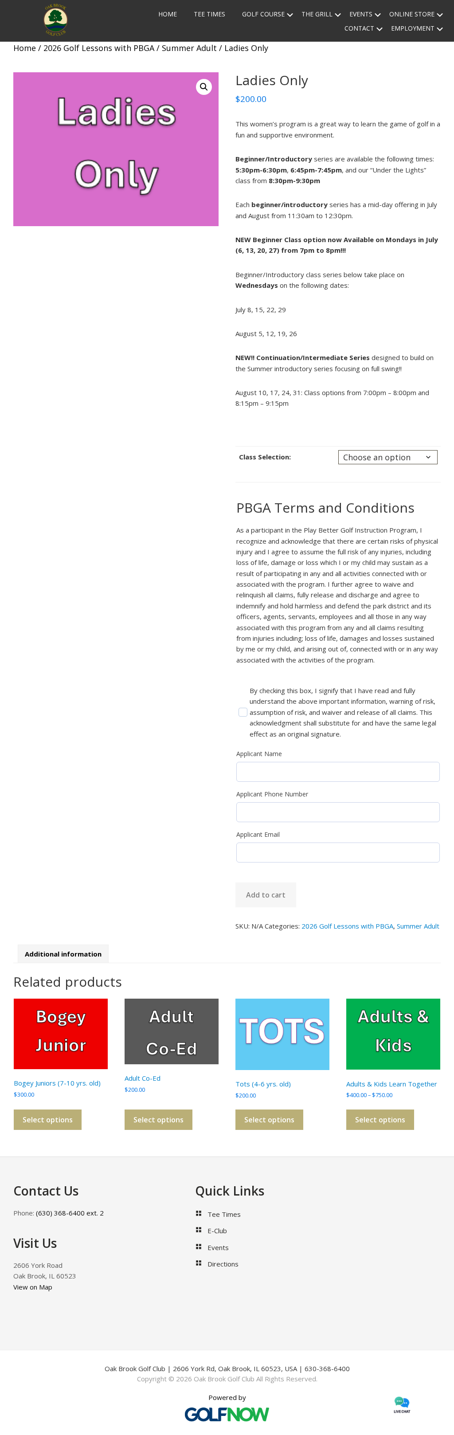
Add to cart (266, 895)
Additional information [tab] (63, 953)
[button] (204, 87)
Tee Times (224, 1214)
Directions (223, 1263)
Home (24, 48)
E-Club (217, 1230)
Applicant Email (258, 834)
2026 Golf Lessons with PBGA (98, 48)
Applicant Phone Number (272, 794)
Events (218, 1247)
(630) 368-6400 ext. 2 (69, 1212)
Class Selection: (265, 456)
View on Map (32, 1286)
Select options (48, 1120)
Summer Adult (189, 48)
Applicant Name (259, 753)
